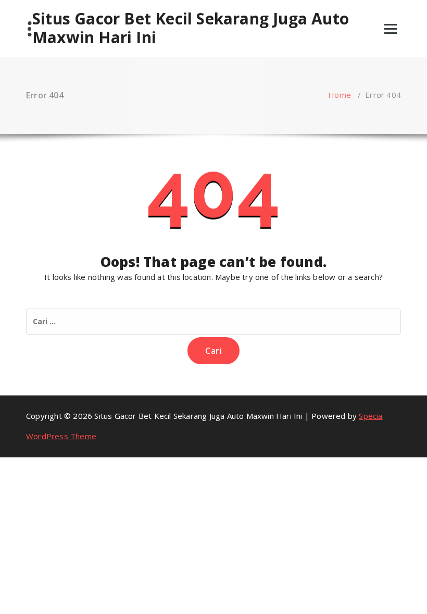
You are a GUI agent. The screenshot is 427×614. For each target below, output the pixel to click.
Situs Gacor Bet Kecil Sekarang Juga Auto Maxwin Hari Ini (190, 28)
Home (339, 94)
